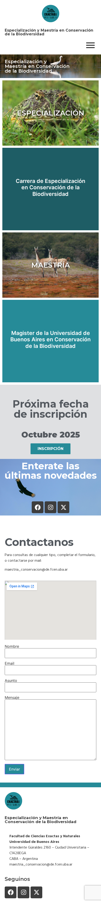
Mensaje (12, 698)
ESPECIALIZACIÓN (50, 113)
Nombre (12, 646)
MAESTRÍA (50, 265)
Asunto (11, 681)
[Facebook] (37, 507)
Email (9, 663)
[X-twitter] (63, 507)
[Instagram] (50, 507)
